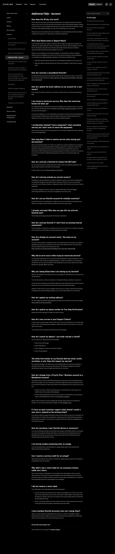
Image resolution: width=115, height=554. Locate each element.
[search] (107, 13)
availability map (66, 402)
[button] (17, 18)
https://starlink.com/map (50, 57)
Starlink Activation (64, 396)
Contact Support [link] (55, 529)
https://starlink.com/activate (54, 170)
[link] (8, 4)
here (33, 94)
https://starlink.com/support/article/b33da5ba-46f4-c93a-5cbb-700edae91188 (53, 248)
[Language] (106, 4)
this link (57, 392)
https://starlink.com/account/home (41, 302)
